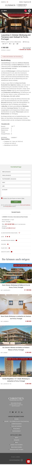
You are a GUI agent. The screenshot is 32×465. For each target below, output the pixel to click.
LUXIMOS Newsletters (16, 423)
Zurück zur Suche (25, 49)
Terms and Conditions (25, 205)
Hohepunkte (16, 440)
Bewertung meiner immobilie (16, 449)
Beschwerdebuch (16, 431)
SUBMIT (16, 201)
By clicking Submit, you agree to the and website (16, 206)
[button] (8, 23)
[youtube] (13, 412)
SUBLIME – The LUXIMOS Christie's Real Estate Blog (16, 421)
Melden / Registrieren (24, 2)
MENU (4, 11)
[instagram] (19, 412)
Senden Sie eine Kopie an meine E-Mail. (13, 198)
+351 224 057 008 (9, 224)
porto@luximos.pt (10, 228)
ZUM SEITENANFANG (14, 460)
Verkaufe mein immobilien (16, 444)
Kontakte (16, 419)
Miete (16, 442)
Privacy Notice (8, 206)
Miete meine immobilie (16, 447)
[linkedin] (22, 412)
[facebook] (5, 237)
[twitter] (7, 237)
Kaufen (16, 437)
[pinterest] (9, 237)
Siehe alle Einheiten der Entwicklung (12, 56)
